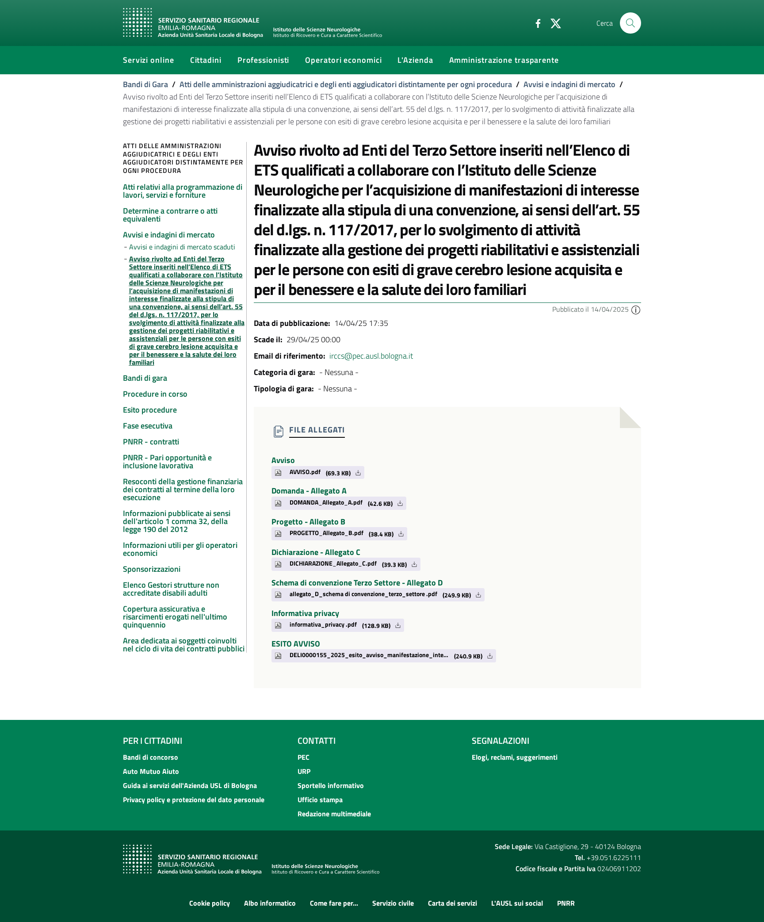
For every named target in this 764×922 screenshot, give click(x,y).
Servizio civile (393, 903)
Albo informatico (270, 903)
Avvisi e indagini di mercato (569, 84)
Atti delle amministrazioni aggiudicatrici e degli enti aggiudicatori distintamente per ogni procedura (346, 84)
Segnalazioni (500, 740)
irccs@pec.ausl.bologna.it (371, 356)
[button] (635, 309)
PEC (303, 757)
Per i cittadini (152, 740)
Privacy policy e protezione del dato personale (193, 799)
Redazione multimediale (334, 813)
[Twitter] (552, 22)
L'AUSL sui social (517, 903)
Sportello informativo (331, 785)
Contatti (317, 740)
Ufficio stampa (320, 799)
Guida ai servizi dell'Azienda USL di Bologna (190, 785)
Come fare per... (334, 903)
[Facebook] (534, 22)
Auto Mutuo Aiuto (151, 771)
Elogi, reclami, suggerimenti (515, 757)
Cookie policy (209, 903)
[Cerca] (630, 23)
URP (304, 771)
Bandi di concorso (150, 757)
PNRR (566, 903)
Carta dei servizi (452, 903)
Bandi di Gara (145, 84)
